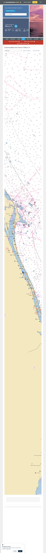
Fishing (42, 39)
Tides (7, 39)
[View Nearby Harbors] (15, 26)
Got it (20, 551)
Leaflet (40, 494)
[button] (23, 274)
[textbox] (16, 14)
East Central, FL (15, 7)
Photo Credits (41, 36)
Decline (15, 551)
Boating (36, 39)
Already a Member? (27, 2)
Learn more (8, 548)
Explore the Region (26, 50)
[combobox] (16, 14)
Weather (13, 39)
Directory (29, 39)
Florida (9, 7)
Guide (18, 39)
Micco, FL (20, 7)
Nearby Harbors (10, 10)
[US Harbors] (12, 2)
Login (35, 2)
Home (6, 7)
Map (23, 39)
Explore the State (36, 50)
